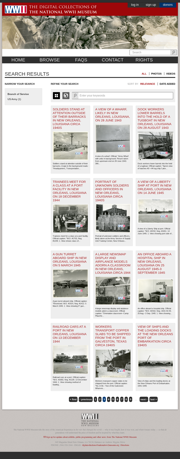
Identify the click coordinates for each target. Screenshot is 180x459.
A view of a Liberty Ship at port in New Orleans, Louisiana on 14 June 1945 (155, 187)
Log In (135, 4)
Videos (170, 73)
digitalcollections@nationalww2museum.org (100, 445)
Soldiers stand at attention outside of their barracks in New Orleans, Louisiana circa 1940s (69, 118)
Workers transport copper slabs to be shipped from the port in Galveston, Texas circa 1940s (113, 336)
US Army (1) (14, 99)
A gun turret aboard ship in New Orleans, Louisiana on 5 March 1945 (70, 259)
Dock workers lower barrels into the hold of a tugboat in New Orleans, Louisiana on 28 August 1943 (154, 118)
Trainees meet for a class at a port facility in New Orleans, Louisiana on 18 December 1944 (69, 191)
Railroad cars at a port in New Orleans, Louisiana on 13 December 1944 (69, 334)
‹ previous (86, 399)
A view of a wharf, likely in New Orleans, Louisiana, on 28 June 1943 (112, 115)
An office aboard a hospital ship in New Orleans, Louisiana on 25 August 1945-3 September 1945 (154, 263)
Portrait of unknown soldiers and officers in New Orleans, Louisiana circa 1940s (112, 191)
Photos (156, 73)
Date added (167, 83)
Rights (144, 59)
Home (18, 59)
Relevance (147, 83)
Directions (125, 445)
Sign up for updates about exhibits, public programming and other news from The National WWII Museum (91, 436)
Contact (113, 59)
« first (73, 399)
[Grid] (56, 95)
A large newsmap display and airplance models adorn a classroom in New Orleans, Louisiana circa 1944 (112, 263)
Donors (168, 4)
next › (143, 399)
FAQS (81, 59)
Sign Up (151, 4)
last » (153, 399)
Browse (50, 59)
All (144, 73)
